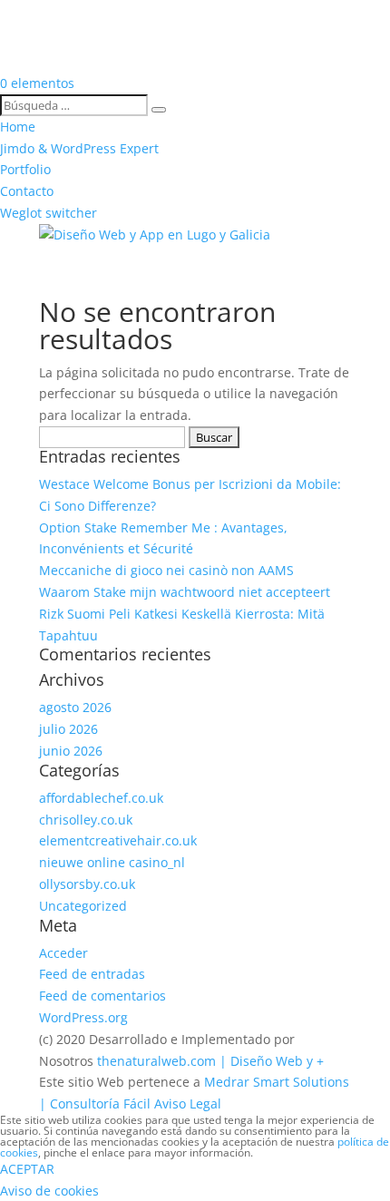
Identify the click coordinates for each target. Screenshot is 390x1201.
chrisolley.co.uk (85, 819)
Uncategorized (83, 905)
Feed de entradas (92, 973)
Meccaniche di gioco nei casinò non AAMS (166, 570)
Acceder (63, 953)
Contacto (27, 191)
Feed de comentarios (102, 995)
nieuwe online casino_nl (112, 862)
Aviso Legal (187, 1103)
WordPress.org (83, 1017)
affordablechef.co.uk (101, 797)
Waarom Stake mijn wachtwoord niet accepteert (184, 591)
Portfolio (25, 169)
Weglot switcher (48, 212)
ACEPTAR (27, 1168)
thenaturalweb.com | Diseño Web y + (210, 1060)
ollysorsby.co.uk (87, 884)
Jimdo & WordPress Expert (79, 148)
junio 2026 (70, 750)
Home (17, 126)
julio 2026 (68, 728)
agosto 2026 (75, 707)
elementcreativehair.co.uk (118, 840)
